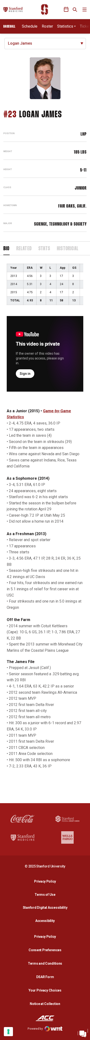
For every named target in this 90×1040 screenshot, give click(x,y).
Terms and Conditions (45, 963)
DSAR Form (45, 977)
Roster (47, 26)
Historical (67, 248)
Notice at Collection (45, 1004)
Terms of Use (45, 895)
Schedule (29, 26)
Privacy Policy (46, 881)
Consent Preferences (45, 950)
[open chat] (83, 1033)
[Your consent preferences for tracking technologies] (8, 1031)
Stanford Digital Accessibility (46, 907)
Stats (44, 248)
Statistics (65, 26)
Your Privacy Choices (45, 990)
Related (24, 248)
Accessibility (46, 921)
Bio (6, 248)
